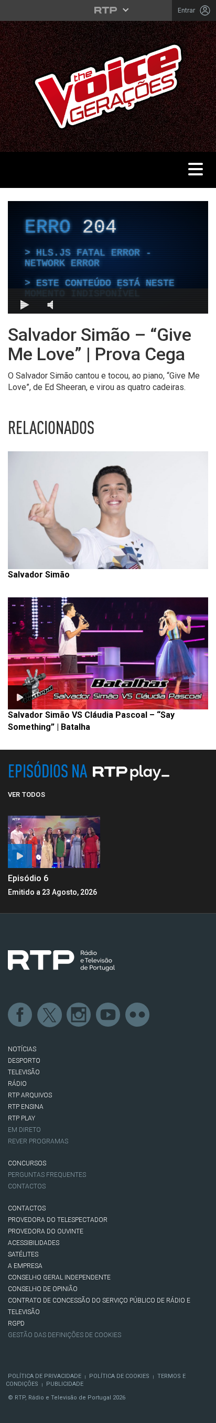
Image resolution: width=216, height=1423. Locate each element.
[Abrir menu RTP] (108, 10)
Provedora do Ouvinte (45, 1231)
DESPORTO (24, 1060)
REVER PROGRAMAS (38, 1141)
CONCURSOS (27, 1163)
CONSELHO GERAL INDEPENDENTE (59, 1277)
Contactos (27, 1186)
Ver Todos (26, 794)
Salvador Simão (39, 575)
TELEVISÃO (24, 1072)
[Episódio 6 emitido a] (54, 842)
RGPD (16, 1323)
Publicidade (64, 1384)
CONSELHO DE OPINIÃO (43, 1289)
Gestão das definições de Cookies (64, 1335)
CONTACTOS (27, 1208)
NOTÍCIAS (22, 1049)
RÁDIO (17, 1083)
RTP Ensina (26, 1106)
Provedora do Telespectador (57, 1220)
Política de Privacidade (44, 1376)
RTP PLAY (21, 1118)
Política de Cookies (119, 1376)
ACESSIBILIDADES (33, 1243)
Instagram (79, 1015)
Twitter (49, 1015)
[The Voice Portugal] (107, 86)
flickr (137, 1015)
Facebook (20, 1015)
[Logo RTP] (61, 960)
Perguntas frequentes (47, 1175)
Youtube (108, 1015)
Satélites (23, 1254)
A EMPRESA (25, 1266)
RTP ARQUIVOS (30, 1095)
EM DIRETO (24, 1129)
